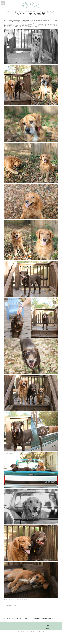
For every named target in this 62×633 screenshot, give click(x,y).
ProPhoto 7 (40, 631)
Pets (12, 599)
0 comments (11, 605)
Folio (48, 625)
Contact (47, 628)
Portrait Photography (20, 599)
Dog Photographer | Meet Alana (45, 618)
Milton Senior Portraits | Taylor (17, 618)
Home (48, 624)
